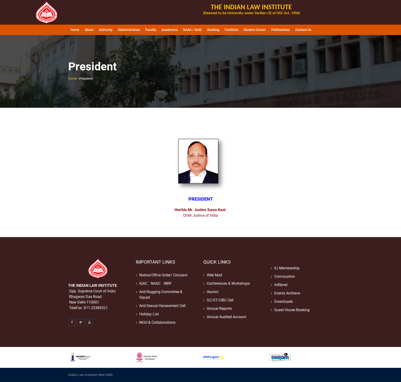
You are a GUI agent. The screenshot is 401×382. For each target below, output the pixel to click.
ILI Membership (287, 268)
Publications (280, 30)
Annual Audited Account (226, 317)
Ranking (213, 30)
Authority (106, 30)
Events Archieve (287, 293)
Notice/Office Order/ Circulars (163, 275)
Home (75, 30)
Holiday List (149, 314)
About (89, 30)
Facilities (231, 30)
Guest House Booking (292, 310)
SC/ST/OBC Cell (220, 300)
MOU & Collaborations (157, 322)
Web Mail (214, 275)
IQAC (143, 283)
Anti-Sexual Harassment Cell (162, 306)
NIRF (168, 283)
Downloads (283, 301)
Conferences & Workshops (228, 283)
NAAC (155, 283)
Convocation (284, 276)
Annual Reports (219, 308)
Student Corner (255, 30)
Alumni (212, 292)
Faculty (150, 30)
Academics (170, 30)
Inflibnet (281, 285)
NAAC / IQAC (192, 30)
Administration (129, 30)
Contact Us (303, 30)
